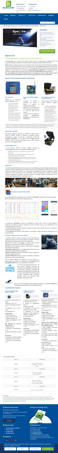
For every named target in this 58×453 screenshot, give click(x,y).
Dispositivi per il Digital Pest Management (28, 25)
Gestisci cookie (10, 433)
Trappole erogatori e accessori (10, 25)
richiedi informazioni (47, 51)
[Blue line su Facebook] (11, 440)
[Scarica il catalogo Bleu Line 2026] (40, 416)
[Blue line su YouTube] (15, 440)
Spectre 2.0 (42, 25)
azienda (13, 16)
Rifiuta (22, 448)
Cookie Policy (9, 431)
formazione (42, 15)
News (6, 19)
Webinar (51, 15)
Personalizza (35, 448)
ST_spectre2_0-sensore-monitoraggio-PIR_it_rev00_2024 (46, 39)
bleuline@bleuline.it (35, 10)
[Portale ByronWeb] (22, 211)
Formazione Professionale (12, 428)
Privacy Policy (9, 429)
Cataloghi (31, 15)
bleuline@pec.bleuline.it (37, 433)
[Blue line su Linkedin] (6, 440)
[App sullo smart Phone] (44, 208)
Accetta (48, 448)
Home (6, 15)
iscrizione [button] (9, 420)
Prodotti (23, 16)
